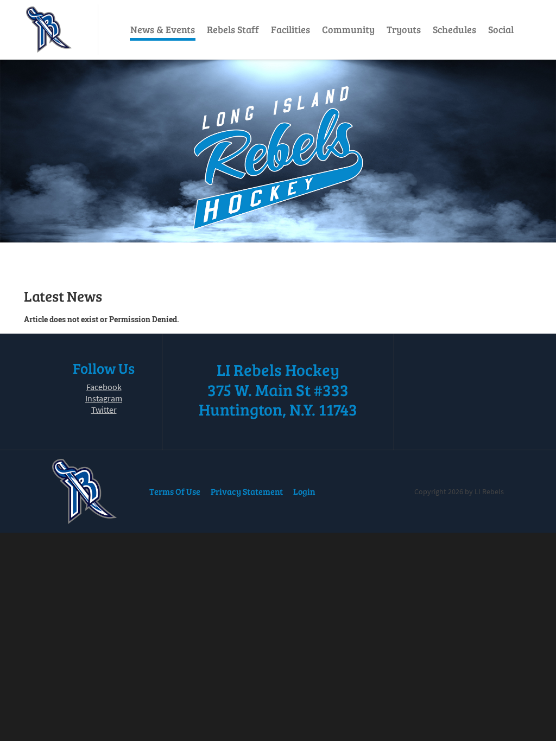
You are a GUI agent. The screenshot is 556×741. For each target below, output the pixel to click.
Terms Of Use (174, 491)
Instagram (103, 398)
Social (501, 29)
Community (348, 29)
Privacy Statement (247, 491)
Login (304, 491)
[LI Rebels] (49, 30)
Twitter (104, 409)
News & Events (162, 29)
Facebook (104, 386)
